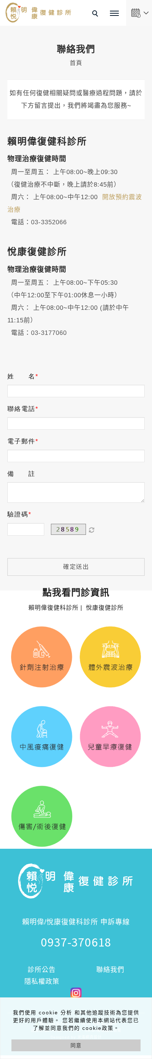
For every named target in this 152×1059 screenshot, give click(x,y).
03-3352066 (49, 222)
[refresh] (91, 529)
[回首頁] (39, 13)
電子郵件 (21, 441)
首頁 (76, 63)
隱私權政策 (41, 981)
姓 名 (21, 376)
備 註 (21, 473)
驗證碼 (17, 514)
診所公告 (42, 969)
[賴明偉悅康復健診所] (76, 992)
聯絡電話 (21, 408)
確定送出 (76, 567)
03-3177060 (49, 332)
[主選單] (114, 14)
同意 (76, 1045)
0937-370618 (76, 942)
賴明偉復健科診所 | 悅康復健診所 (76, 600)
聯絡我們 (110, 969)
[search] (96, 14)
